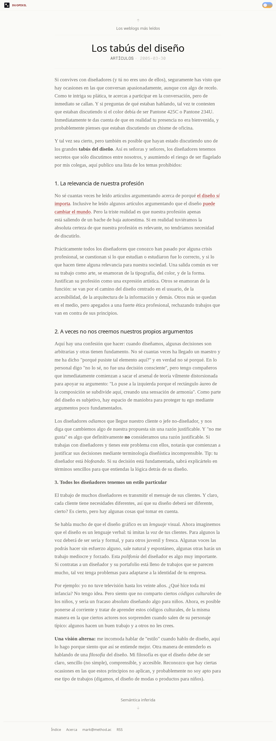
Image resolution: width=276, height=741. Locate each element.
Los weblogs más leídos (138, 24)
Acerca (71, 729)
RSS (120, 729)
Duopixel (19, 5)
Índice (56, 729)
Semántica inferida (138, 703)
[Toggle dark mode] (268, 5)
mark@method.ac (96, 729)
